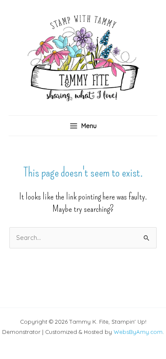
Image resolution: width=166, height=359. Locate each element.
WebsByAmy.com (138, 331)
